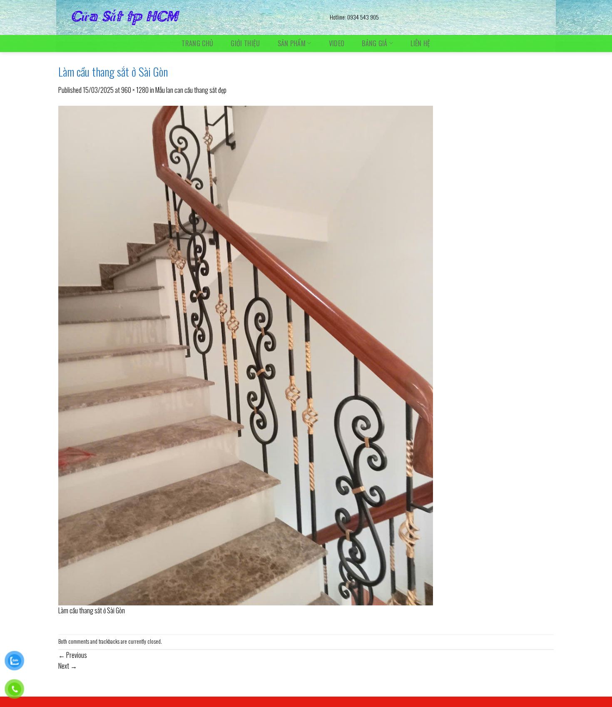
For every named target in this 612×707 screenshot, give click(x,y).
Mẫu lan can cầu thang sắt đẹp (190, 90)
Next (67, 666)
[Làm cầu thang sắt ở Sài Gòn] (245, 354)
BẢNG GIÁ (375, 43)
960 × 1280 (135, 90)
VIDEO (337, 43)
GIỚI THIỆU (245, 43)
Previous (72, 655)
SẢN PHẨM (292, 43)
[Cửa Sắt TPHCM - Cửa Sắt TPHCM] (187, 17)
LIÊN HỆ (420, 43)
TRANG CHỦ (197, 43)
